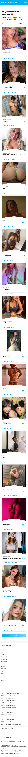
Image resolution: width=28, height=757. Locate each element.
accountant (4, 661)
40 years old (4, 659)
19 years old (3, 652)
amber (2, 673)
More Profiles (14, 635)
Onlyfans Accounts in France (8, 705)
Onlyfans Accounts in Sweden (8, 717)
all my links (3, 668)
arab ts (2, 683)
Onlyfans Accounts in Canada (8, 695)
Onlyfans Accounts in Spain (7, 714)
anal (2, 675)
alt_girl (2, 671)
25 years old (4, 656)
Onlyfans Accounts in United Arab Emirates (11, 724)
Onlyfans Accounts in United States (9, 691)
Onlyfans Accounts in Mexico (8, 719)
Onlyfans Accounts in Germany (8, 707)
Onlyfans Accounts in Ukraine (8, 698)
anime (2, 678)
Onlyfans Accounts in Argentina (8, 700)
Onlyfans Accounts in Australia (8, 703)
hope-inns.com (9, 2)
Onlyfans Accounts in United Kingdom (10, 693)
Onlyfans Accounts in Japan (7, 710)
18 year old (3, 649)
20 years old (4, 654)
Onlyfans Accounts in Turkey (8, 722)
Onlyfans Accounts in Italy (7, 712)
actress (3, 664)
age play (3, 666)
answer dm (3, 680)
